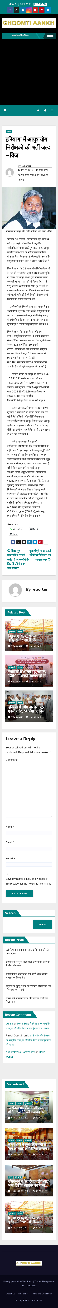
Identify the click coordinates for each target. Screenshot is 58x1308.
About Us (10, 1294)
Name (10, 826)
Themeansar (30, 1285)
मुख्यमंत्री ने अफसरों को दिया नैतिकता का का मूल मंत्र (40, 555)
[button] (38, 110)
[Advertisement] (29, 70)
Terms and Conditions (41, 1294)
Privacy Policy (22, 1300)
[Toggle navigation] (52, 110)
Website (10, 858)
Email (10, 842)
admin (9, 1023)
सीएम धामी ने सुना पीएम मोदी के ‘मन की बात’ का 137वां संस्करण (28, 1146)
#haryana (30, 175)
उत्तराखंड (11, 1104)
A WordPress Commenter (20, 1052)
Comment (12, 759)
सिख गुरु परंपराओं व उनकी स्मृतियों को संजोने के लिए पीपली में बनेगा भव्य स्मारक (18, 559)
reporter (26, 166)
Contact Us (37, 1300)
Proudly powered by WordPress (18, 1281)
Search (10, 913)
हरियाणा (9, 131)
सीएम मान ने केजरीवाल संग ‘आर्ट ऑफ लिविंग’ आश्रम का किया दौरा (28, 1185)
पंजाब (10, 1177)
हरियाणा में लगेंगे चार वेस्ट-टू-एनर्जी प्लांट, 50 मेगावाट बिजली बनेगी (28, 711)
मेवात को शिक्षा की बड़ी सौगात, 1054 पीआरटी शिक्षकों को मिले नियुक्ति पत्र (28, 675)
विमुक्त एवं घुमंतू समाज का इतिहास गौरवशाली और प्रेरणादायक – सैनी (24, 640)
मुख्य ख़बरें (12, 632)
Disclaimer (23, 1294)
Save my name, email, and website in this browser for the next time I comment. (28, 881)
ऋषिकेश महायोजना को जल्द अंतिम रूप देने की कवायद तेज (26, 1110)
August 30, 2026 (20, 1118)
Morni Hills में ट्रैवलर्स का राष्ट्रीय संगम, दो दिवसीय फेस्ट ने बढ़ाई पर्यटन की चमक (28, 1040)
